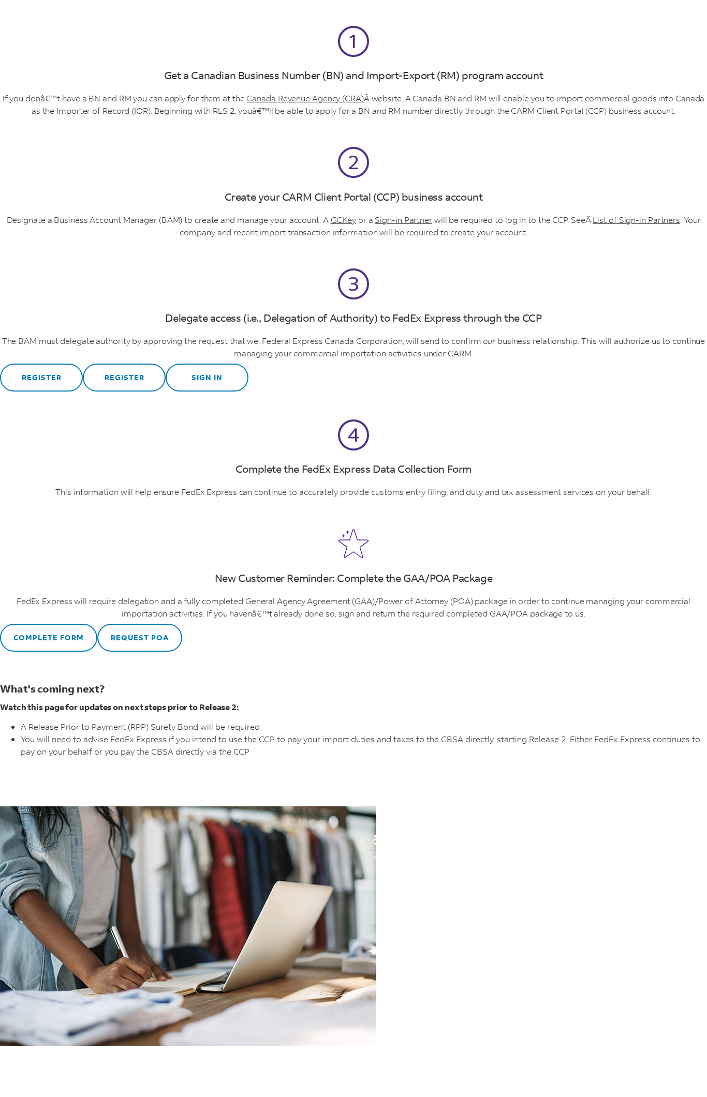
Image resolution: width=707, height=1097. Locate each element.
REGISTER (42, 377)
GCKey (344, 219)
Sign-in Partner (403, 219)
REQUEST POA (140, 637)
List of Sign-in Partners (636, 219)
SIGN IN (207, 377)
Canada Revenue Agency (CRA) (304, 98)
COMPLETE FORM (48, 637)
